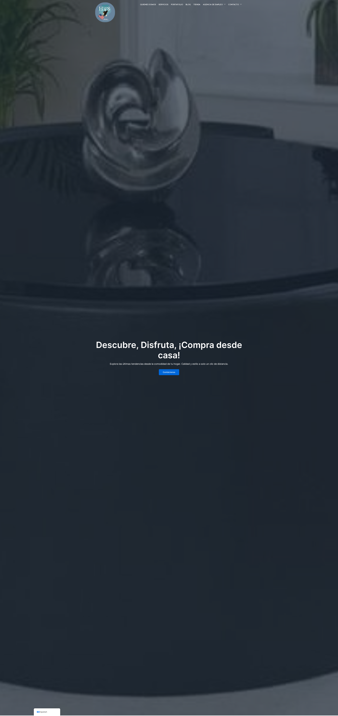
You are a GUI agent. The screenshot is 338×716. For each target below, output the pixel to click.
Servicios (163, 5)
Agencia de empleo (213, 5)
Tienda (196, 5)
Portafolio (177, 5)
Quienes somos (148, 5)
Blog (188, 5)
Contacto (233, 5)
